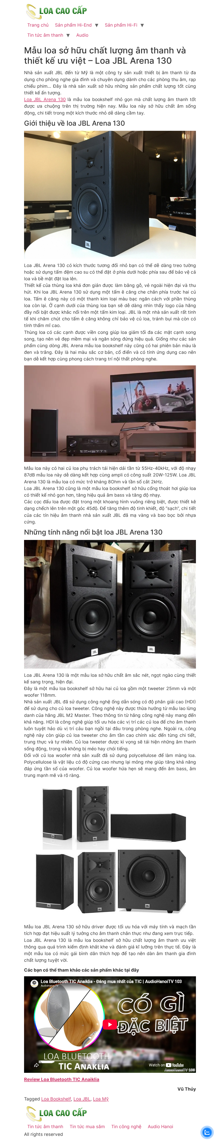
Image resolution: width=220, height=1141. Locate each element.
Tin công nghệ (126, 1126)
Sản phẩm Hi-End (73, 25)
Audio (82, 35)
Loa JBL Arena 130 (45, 99)
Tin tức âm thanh (45, 35)
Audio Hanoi (160, 1126)
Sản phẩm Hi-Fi (121, 25)
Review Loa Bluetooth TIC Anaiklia (61, 1079)
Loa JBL (81, 1099)
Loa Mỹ (101, 1099)
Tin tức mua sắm (87, 1126)
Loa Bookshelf (56, 1099)
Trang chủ (38, 25)
